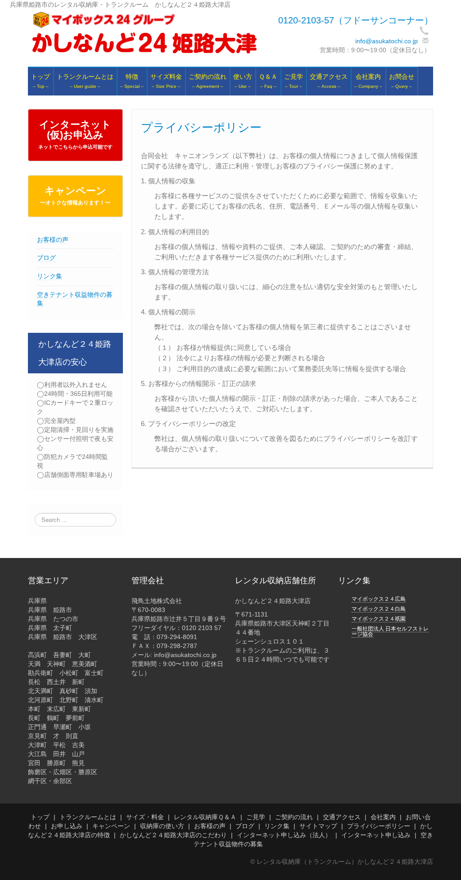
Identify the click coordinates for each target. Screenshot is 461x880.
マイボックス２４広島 (379, 599)
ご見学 (255, 817)
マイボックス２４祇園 (379, 619)
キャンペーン (75, 195)
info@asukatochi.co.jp (386, 41)
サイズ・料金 (145, 817)
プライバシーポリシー (378, 826)
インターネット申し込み (376, 835)
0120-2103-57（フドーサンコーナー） (355, 20)
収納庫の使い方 (162, 826)
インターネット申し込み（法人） (284, 835)
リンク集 (49, 276)
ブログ (46, 257)
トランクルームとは (87, 817)
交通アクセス (342, 817)
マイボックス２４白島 (379, 609)
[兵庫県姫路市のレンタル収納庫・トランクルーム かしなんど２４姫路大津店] (144, 32)
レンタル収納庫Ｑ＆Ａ (205, 817)
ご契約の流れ (294, 817)
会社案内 (383, 817)
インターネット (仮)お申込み (75, 134)
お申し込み (66, 826)
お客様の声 (52, 239)
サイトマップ (318, 826)
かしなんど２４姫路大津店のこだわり (173, 835)
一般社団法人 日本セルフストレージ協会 (390, 631)
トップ (40, 817)
